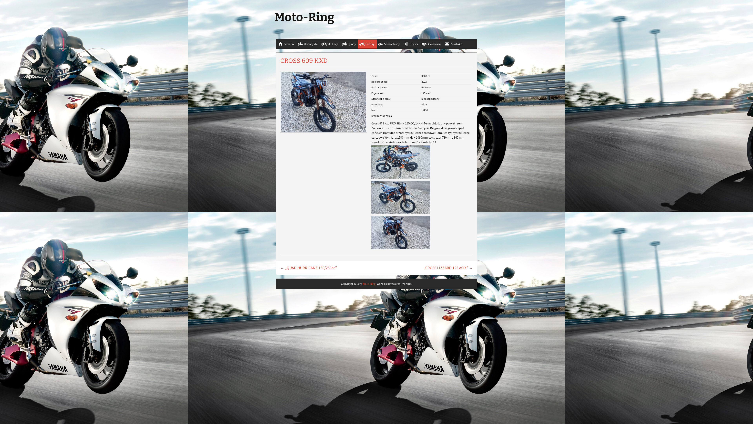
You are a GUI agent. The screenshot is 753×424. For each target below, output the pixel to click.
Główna (289, 44)
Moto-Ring (369, 284)
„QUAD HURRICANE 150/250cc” (308, 267)
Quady (351, 44)
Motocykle (311, 44)
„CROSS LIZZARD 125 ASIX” (448, 267)
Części (413, 44)
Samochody (392, 44)
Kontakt (456, 44)
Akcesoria (434, 44)
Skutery (332, 44)
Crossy (370, 44)
